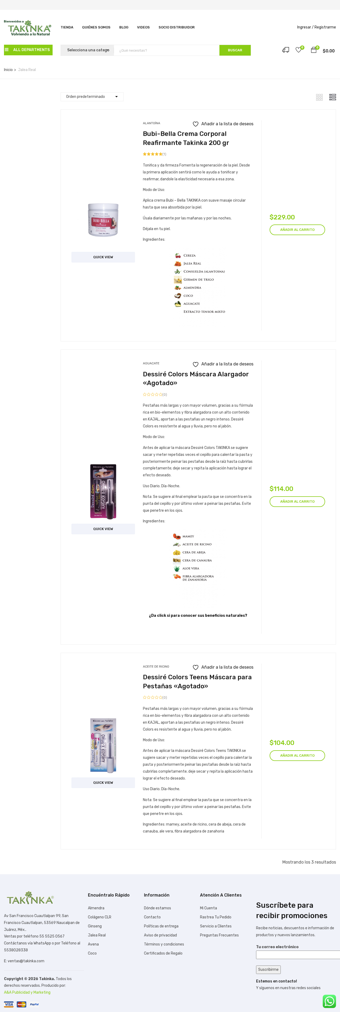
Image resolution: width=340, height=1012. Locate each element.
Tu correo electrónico (277, 947)
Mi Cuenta (208, 908)
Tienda (67, 27)
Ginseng (95, 926)
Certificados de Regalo (163, 953)
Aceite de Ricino (156, 666)
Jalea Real (97, 935)
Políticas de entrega (161, 926)
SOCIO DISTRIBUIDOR (177, 27)
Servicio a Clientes (216, 926)
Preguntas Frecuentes (219, 935)
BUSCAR (235, 50)
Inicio (8, 70)
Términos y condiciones (164, 944)
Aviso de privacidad (160, 935)
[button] (314, 51)
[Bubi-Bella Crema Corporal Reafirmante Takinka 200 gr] (103, 192)
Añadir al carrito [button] (297, 230)
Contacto (152, 917)
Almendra (96, 908)
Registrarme (325, 27)
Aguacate (151, 363)
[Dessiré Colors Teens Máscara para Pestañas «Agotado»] (103, 718)
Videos (143, 27)
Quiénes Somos (96, 27)
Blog (123, 27)
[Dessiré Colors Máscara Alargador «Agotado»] (103, 464)
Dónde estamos (157, 908)
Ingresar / (305, 27)
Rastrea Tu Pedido (215, 917)
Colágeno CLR (99, 917)
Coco (92, 953)
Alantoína (151, 123)
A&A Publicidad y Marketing (27, 992)
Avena (93, 944)
